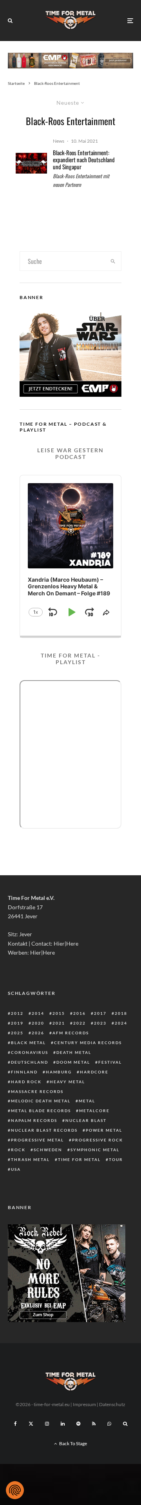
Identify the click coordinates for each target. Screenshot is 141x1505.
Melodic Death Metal (40, 1100)
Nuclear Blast (86, 1120)
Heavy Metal (67, 1081)
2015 (58, 1013)
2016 (79, 1013)
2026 (38, 1032)
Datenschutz (112, 1404)
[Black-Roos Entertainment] (31, 163)
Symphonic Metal (94, 1149)
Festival (110, 1062)
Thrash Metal (30, 1159)
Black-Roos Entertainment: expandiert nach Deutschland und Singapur (84, 159)
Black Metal (28, 1042)
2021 (58, 1023)
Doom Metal (73, 1062)
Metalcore (94, 1110)
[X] (31, 1423)
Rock (18, 1149)
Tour (116, 1159)
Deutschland (29, 1062)
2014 (38, 1013)
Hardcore (94, 1072)
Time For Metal (79, 1159)
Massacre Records (37, 1091)
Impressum (84, 1404)
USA (16, 1169)
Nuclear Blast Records (44, 1130)
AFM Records (70, 1032)
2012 (17, 1013)
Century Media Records (88, 1042)
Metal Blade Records (41, 1110)
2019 (17, 1023)
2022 (79, 1023)
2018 (121, 1013)
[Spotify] (78, 1423)
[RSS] (93, 1423)
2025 (17, 1032)
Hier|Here (66, 943)
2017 (100, 1013)
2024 (121, 1023)
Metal (87, 1100)
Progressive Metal (37, 1140)
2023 (100, 1023)
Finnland (24, 1072)
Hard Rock (26, 1081)
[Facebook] (15, 1423)
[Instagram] (47, 1423)
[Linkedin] (62, 1423)
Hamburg (59, 1072)
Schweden (48, 1149)
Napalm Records (34, 1120)
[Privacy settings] (15, 1490)
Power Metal (104, 1130)
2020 (38, 1023)
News (58, 141)
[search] (113, 261)
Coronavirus (29, 1052)
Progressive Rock (97, 1140)
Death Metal (73, 1052)
